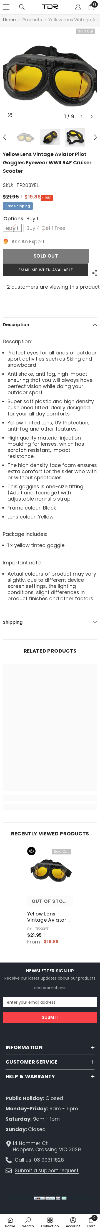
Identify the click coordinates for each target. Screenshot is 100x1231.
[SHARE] (93, 273)
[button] (81, 116)
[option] (50, 74)
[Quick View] (31, 851)
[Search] (22, 7)
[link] (50, 798)
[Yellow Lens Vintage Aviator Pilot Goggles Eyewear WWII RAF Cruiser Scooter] (50, 870)
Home (9, 20)
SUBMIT (50, 1017)
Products (32, 20)
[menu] (6, 7)
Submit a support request (47, 1170)
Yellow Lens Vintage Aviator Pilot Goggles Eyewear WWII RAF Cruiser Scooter (49, 917)
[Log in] (78, 7)
